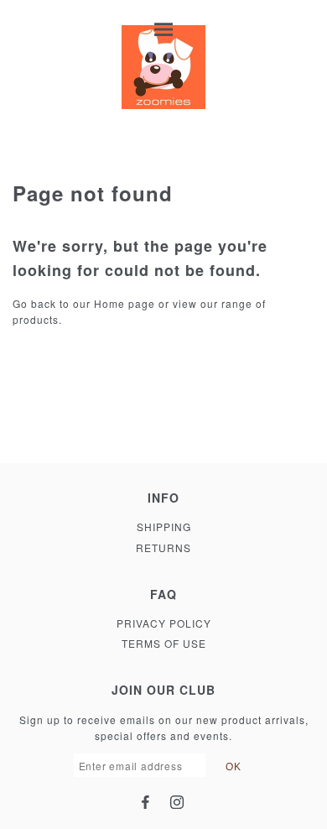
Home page (124, 303)
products (36, 319)
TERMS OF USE (164, 643)
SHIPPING (164, 526)
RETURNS (163, 547)
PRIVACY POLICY (164, 623)
